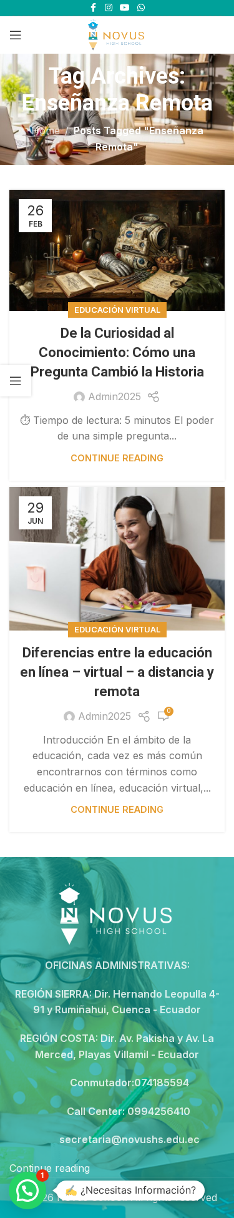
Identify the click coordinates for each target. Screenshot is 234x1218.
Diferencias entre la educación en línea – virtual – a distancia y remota (117, 672)
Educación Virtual (117, 310)
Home (45, 130)
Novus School (91, 1197)
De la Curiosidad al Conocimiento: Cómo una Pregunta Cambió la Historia (117, 352)
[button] (27, 1190)
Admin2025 (114, 396)
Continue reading (117, 458)
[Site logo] (117, 33)
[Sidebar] (15, 380)
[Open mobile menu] (15, 34)
